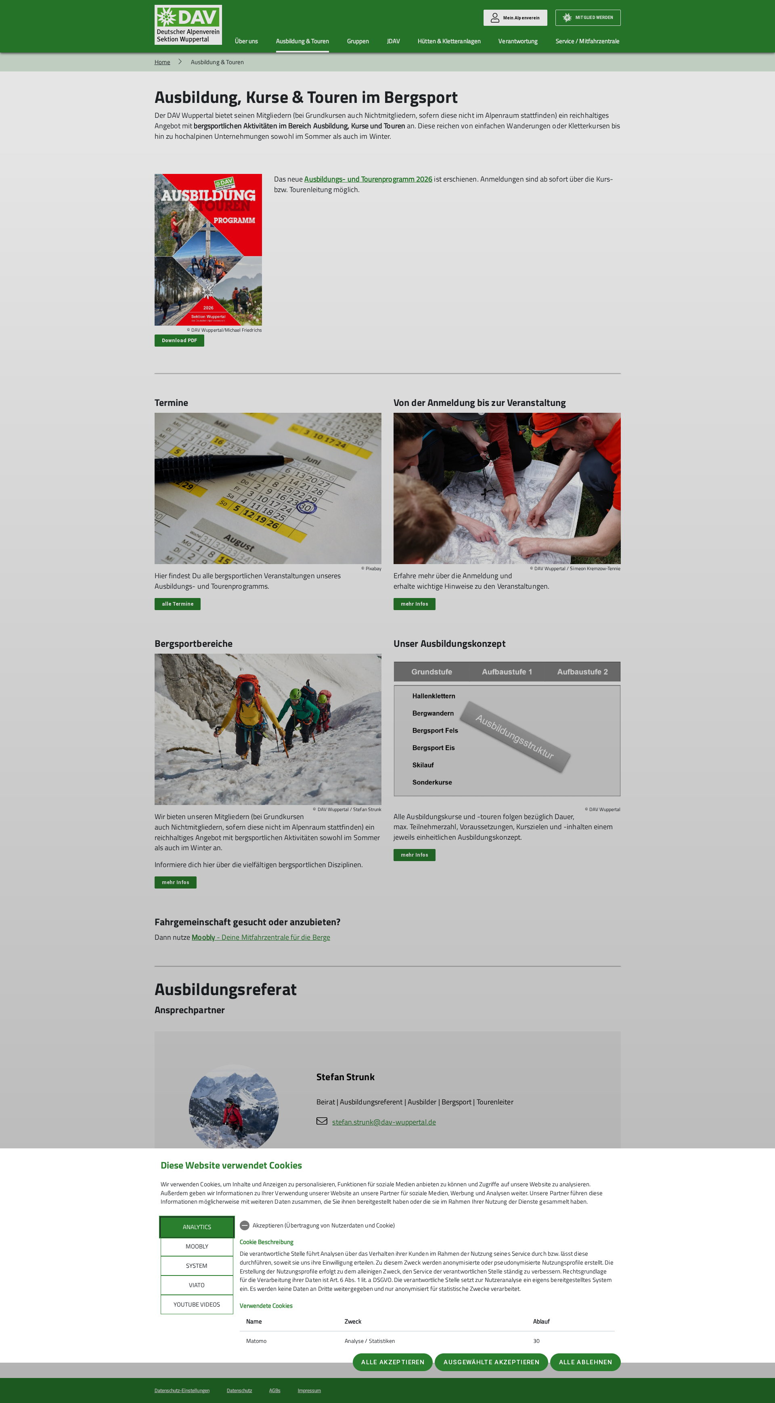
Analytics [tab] (197, 1227)
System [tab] (196, 1265)
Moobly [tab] (197, 1246)
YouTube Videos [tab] (197, 1304)
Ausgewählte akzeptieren (492, 1362)
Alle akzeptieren (392, 1362)
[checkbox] (427, 1225)
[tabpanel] (427, 1284)
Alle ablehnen (585, 1362)
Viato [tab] (197, 1285)
